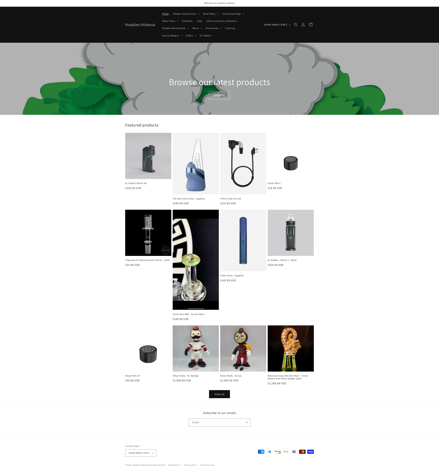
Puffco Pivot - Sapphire (232, 275)
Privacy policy (190, 465)
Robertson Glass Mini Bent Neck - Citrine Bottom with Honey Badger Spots (288, 377)
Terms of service (207, 465)
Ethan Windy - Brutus (231, 375)
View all (219, 394)
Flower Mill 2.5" (132, 375)
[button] (186, 13)
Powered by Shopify (156, 465)
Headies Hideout (139, 465)
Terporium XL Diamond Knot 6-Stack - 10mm (147, 260)
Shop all (219, 95)
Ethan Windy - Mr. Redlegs (186, 375)
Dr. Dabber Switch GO (136, 183)
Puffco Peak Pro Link (230, 198)
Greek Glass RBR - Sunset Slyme (189, 314)
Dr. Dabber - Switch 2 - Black (282, 260)
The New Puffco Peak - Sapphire (189, 198)
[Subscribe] (246, 422)
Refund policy (174, 465)
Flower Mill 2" (274, 183)
